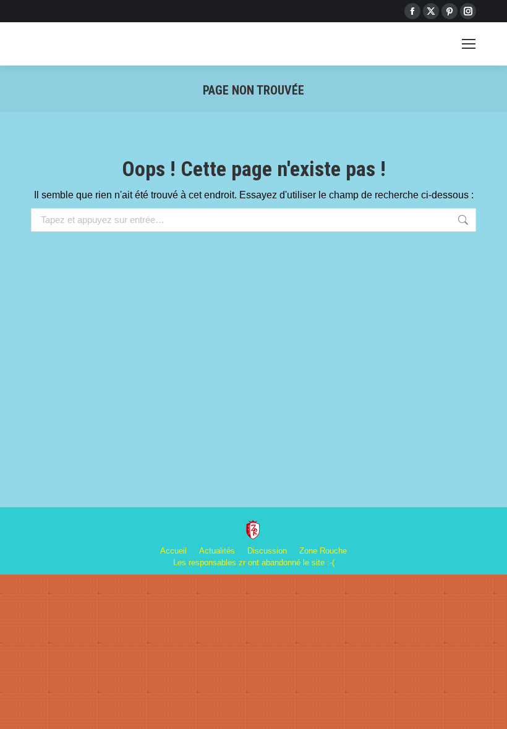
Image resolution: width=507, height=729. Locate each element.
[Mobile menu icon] (468, 43)
